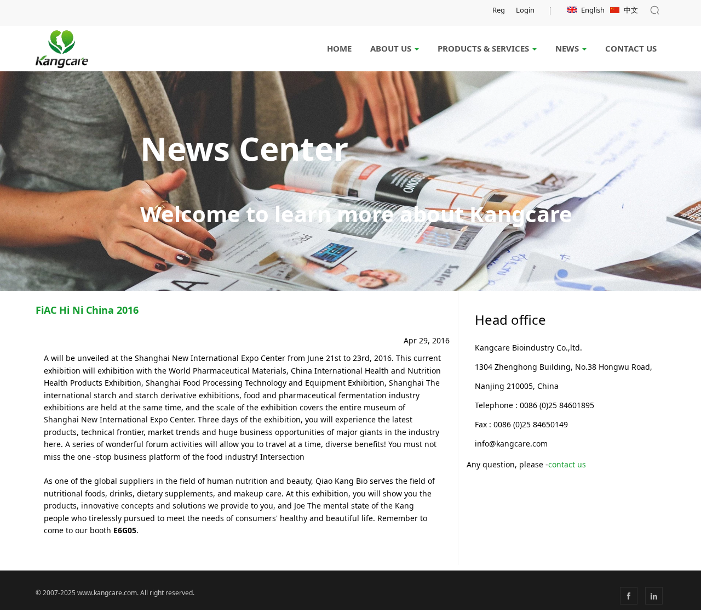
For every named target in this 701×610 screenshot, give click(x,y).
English (593, 10)
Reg (498, 10)
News (568, 48)
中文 (631, 10)
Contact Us (631, 48)
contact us (567, 464)
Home (339, 48)
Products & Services (484, 48)
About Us (391, 48)
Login (525, 10)
